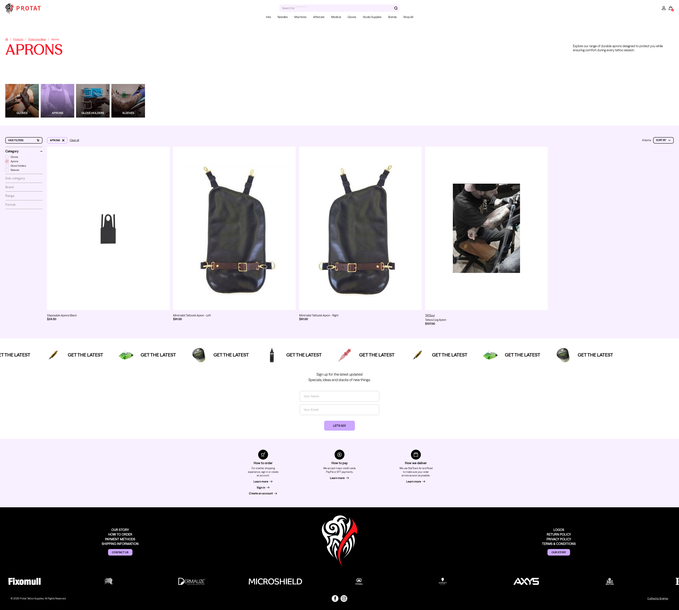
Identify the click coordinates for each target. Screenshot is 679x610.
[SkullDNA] (589, 581)
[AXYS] (505, 581)
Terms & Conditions (559, 544)
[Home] (6, 39)
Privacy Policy (559, 539)
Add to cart (108, 304)
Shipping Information (120, 544)
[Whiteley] (338, 581)
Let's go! (339, 425)
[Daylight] (422, 581)
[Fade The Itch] (87, 581)
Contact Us (120, 552)
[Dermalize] (171, 581)
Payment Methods (120, 539)
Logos (558, 530)
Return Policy (559, 534)
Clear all (74, 140)
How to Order (120, 534)
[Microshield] (254, 581)
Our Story (120, 530)
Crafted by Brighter (657, 598)
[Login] (664, 8)
